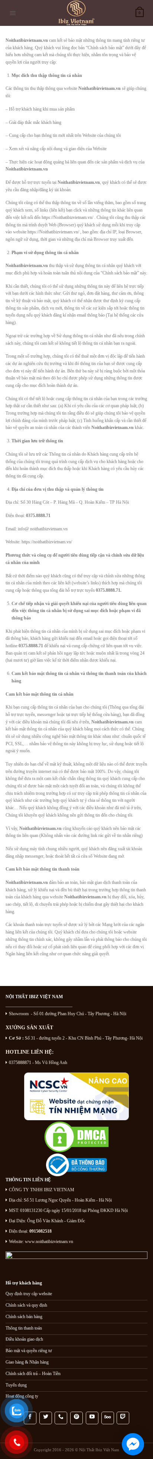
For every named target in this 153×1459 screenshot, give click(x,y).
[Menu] (13, 13)
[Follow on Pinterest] (76, 1418)
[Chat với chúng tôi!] (133, 1444)
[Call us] (61, 1418)
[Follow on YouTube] (92, 1418)
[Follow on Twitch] (123, 1418)
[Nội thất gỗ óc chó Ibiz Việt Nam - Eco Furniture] (76, 13)
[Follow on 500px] (107, 1418)
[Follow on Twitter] (45, 1418)
